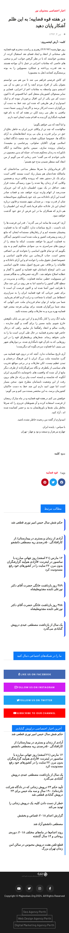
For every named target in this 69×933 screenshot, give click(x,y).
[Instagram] (40, 888)
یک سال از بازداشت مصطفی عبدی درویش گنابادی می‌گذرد (37, 626)
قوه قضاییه (52, 472)
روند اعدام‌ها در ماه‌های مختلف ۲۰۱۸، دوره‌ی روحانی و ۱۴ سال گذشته (36, 834)
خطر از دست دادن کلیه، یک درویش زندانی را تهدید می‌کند (36, 805)
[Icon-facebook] (50, 888)
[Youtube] (19, 888)
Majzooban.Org (27, 895)
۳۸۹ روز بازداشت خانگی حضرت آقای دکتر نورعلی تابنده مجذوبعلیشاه (37, 587)
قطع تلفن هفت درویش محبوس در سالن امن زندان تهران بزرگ (36, 846)
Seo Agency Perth (34, 911)
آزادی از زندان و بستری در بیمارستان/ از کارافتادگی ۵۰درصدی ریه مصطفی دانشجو (37, 540)
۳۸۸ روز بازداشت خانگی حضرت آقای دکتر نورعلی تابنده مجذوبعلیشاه (37, 607)
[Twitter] (29, 888)
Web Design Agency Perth (34, 918)
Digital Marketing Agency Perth (34, 925)
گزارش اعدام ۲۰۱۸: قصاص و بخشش (40, 815)
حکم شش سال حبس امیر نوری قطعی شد (37, 522)
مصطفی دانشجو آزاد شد (48, 824)
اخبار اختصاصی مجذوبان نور (50, 10)
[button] (62, 482)
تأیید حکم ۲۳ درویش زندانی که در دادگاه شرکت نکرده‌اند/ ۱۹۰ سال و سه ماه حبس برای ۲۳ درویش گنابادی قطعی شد (34, 791)
